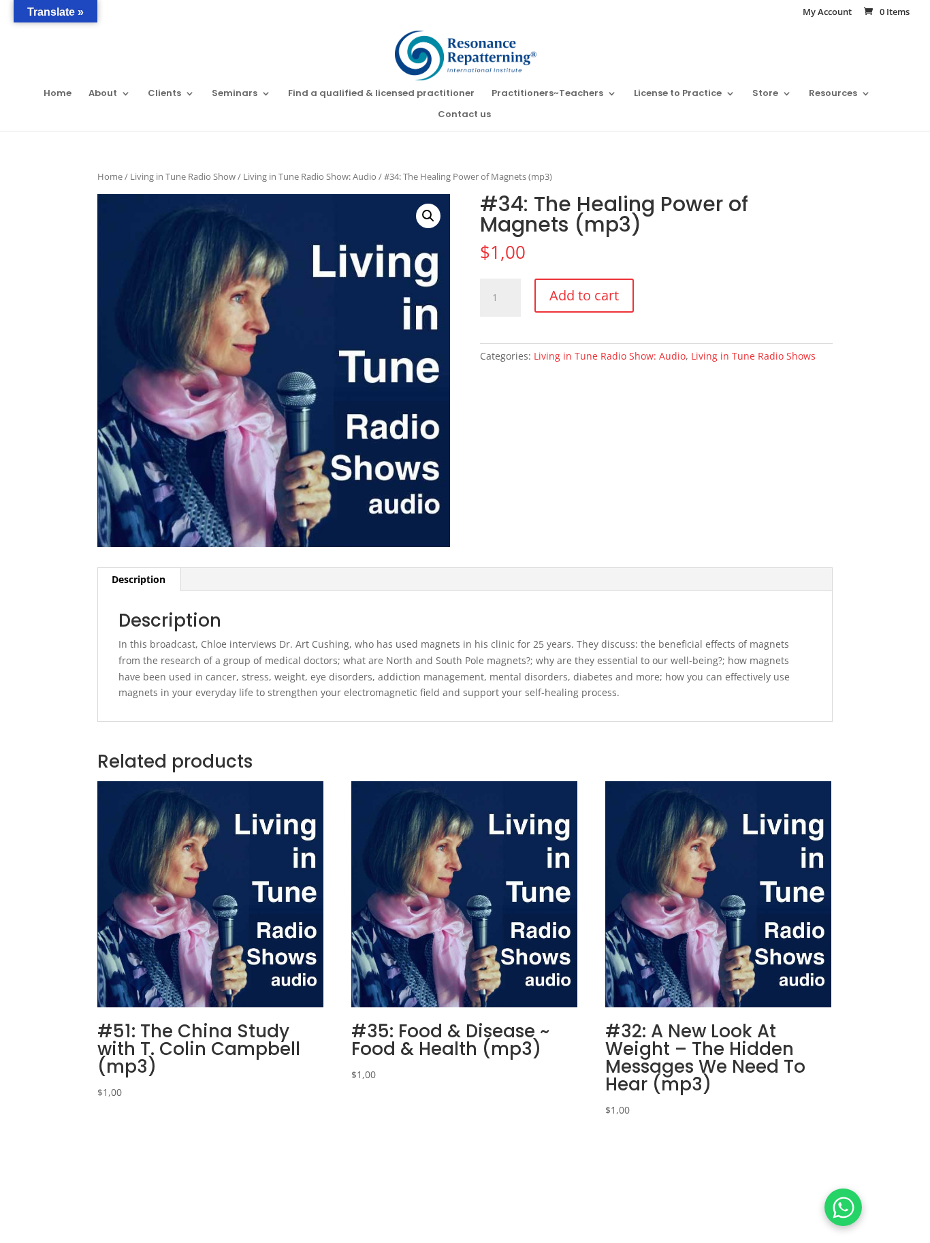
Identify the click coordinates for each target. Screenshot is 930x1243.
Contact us (464, 115)
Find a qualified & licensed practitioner (381, 94)
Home (57, 94)
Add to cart (584, 295)
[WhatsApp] (843, 1207)
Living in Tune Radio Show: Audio (309, 176)
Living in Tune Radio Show (183, 176)
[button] (428, 216)
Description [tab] (138, 579)
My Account (827, 12)
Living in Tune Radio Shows (753, 355)
